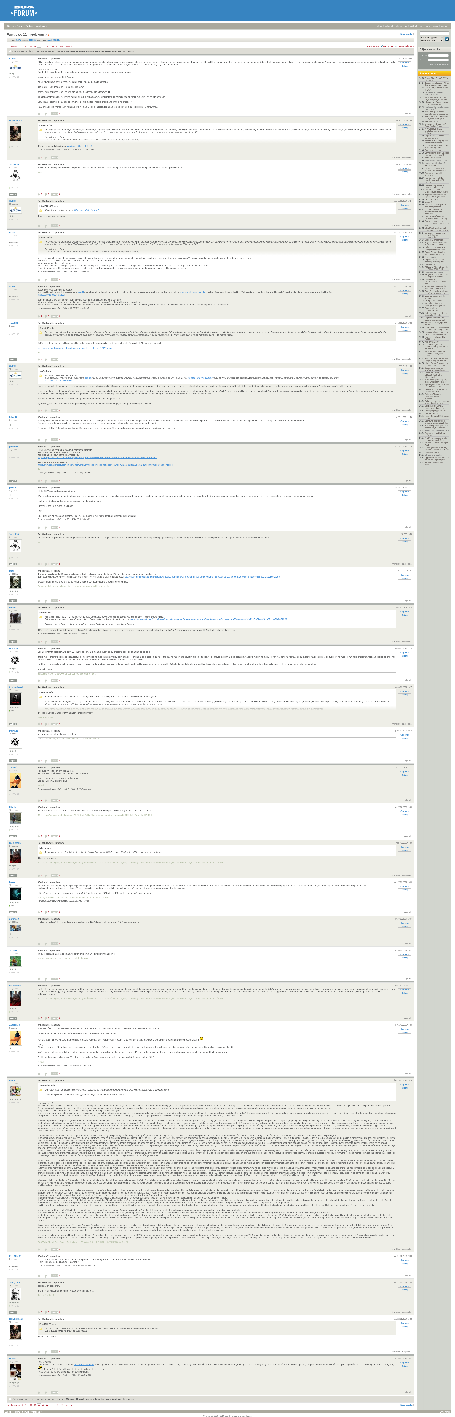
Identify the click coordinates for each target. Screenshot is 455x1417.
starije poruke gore (406, 46)
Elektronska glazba (433, 455)
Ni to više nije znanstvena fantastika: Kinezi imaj (436, 314)
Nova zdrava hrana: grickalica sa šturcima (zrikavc (434, 131)
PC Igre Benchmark (433, 301)
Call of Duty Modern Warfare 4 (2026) (437, 89)
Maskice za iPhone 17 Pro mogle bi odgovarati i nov (436, 359)
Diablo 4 (428, 202)
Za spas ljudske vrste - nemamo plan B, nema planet (435, 353)
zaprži (81, 292)
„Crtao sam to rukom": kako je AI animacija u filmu (437, 146)
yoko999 (13, 323)
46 (61, 46)
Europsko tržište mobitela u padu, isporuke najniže (436, 117)
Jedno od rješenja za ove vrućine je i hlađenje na (436, 369)
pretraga (444, 26)
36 (43, 46)
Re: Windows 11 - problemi (51, 120)
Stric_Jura (14, 1282)
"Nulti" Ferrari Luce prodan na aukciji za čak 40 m (436, 439)
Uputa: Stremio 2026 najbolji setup (437, 417)
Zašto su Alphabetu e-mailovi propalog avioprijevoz (434, 396)
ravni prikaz (388, 46)
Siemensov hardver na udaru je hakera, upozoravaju (435, 235)
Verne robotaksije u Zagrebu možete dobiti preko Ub (437, 154)
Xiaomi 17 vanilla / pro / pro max (436, 444)
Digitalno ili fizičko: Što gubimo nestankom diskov (436, 319)
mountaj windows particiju (192, 292)
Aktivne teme (428, 73)
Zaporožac (14, 767)
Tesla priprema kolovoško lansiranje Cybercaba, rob (436, 287)
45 (57, 46)
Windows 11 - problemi (49, 58)
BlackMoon (15, 843)
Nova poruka (406, 34)
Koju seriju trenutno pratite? (436, 160)
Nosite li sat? (430, 257)
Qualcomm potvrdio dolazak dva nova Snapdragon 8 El (437, 328)
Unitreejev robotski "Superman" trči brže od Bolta (435, 281)
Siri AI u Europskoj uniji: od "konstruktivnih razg (436, 141)
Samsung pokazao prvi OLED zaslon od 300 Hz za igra (437, 223)
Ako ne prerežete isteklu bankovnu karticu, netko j (436, 217)
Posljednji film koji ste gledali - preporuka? (437, 108)
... (27, 46)
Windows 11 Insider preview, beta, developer (88, 51)
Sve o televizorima (433, 150)
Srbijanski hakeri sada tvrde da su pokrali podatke (437, 275)
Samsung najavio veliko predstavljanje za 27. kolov (436, 422)
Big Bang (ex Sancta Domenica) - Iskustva (434, 407)
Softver (29, 26)
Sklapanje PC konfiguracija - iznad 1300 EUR (437, 390)
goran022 (14, 919)
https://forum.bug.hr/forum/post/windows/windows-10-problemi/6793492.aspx (75, 348)
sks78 (12, 232)
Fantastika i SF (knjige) (435, 163)
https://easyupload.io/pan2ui (51, 295)
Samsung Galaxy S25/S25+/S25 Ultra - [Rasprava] (434, 375)
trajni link (407, 113)
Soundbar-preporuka (434, 240)
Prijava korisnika (430, 49)
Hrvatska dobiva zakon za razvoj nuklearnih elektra (436, 333)
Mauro (12, 571)
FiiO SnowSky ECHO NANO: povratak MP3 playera (434, 180)
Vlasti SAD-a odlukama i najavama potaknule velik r (436, 229)
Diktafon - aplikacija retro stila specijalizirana (435, 206)
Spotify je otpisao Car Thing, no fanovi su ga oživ (437, 385)
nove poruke (425, 26)
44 (53, 46)
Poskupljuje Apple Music (435, 411)
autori (435, 26)
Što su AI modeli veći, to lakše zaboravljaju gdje (435, 253)
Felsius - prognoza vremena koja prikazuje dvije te (437, 402)
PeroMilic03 (15, 1256)
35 (39, 46)
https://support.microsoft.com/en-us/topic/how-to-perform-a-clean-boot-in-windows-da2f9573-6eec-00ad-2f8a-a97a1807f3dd (97, 457)
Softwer (13, 950)
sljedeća (68, 46)
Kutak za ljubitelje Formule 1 (437, 430)
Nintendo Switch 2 (432, 452)
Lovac (12, 882)
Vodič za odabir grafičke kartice (435, 297)
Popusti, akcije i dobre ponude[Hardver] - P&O (435, 261)
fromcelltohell (16, 687)
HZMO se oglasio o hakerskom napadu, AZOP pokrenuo (436, 346)
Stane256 (14, 164)
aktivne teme (401, 26)
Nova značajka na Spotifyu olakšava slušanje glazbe (436, 381)
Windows (40, 26)
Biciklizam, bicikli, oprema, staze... (436, 324)
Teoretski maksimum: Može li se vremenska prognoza (437, 84)
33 (31, 46)
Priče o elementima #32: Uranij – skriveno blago (435, 248)
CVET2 (13, 58)
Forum (20, 26)
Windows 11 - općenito (123, 51)
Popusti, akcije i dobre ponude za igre (434, 137)
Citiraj (405, 66)
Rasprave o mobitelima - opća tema (435, 434)
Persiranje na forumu (434, 272)
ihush (12, 1080)
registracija (389, 26)
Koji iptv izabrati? (432, 342)
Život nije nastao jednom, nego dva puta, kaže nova (436, 98)
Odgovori (404, 63)
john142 (13, 417)
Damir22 (13, 648)
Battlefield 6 (430, 264)
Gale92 (13, 1358)
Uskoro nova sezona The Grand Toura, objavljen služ (437, 191)
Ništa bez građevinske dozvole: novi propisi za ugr (437, 113)
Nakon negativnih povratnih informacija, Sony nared (436, 427)
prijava (379, 26)
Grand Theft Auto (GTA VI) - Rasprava (437, 79)
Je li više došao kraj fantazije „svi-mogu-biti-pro (436, 304)
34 (35, 46)
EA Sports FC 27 (432, 199)
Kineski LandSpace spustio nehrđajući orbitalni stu (436, 103)
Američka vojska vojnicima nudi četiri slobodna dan (436, 292)
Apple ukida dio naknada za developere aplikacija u (437, 459)
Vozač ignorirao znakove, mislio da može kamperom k (437, 448)
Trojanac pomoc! (432, 166)
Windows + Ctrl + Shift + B (79, 146)
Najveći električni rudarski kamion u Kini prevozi (436, 243)
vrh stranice (445, 1412)
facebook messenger (84, 1364)
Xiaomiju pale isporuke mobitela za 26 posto (434, 186)
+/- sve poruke (372, 46)
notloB (12, 607)
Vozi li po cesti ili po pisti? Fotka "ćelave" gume (435, 125)
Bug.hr (10, 26)
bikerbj (13, 807)
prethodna (12, 46)
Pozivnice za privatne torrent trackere (434, 93)
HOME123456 (16, 120)
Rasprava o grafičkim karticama (434, 174)
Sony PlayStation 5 (433, 158)
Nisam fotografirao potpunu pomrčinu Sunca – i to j (436, 364)
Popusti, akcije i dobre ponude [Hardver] (434, 309)
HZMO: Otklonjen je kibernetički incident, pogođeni (433, 211)
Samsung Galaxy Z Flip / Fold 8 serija (435, 338)
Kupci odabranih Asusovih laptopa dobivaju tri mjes (436, 195)
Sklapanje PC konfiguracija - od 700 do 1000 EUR (437, 268)
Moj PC (13, 194)
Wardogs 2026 (431, 121)
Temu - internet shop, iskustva (434, 463)
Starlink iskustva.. (432, 413)
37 (47, 46)
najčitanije (414, 26)
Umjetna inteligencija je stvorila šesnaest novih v (435, 169)
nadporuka (406, 157)
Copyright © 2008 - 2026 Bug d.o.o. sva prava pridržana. (227, 1416)
